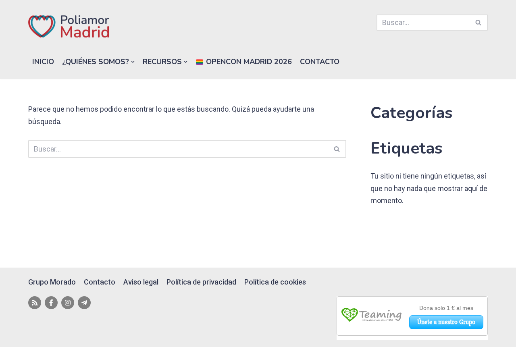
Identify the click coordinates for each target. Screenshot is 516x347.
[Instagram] (67, 302)
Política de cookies (275, 282)
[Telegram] (84, 302)
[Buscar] (479, 23)
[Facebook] (51, 302)
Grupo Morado (52, 282)
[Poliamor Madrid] (68, 26)
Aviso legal (140, 282)
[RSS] (34, 302)
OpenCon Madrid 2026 (248, 61)
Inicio (43, 61)
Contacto (319, 61)
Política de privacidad (201, 282)
